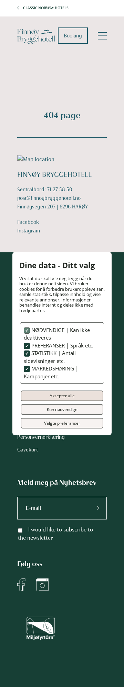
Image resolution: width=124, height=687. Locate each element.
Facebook (28, 222)
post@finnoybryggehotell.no (49, 198)
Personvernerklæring (41, 437)
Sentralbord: (32, 189)
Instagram (28, 231)
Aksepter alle (62, 396)
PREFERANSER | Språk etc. (61, 345)
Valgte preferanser (62, 423)
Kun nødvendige (62, 409)
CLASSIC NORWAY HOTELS (46, 8)
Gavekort (27, 450)
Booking (73, 36)
